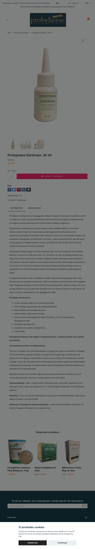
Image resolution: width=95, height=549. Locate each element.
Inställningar (62, 543)
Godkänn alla (33, 543)
